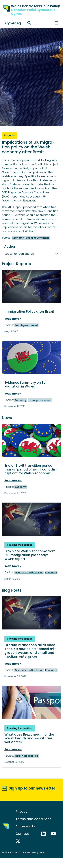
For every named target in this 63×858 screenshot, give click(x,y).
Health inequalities (26, 756)
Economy (18, 238)
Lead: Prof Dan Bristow (19, 254)
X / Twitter (19, 841)
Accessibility (25, 826)
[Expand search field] (29, 23)
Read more (12, 319)
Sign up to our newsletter (32, 788)
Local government (37, 238)
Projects (9, 135)
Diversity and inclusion (29, 572)
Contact (22, 833)
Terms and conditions (33, 819)
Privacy (21, 811)
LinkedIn (45, 834)
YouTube (55, 834)
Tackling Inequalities (19, 545)
